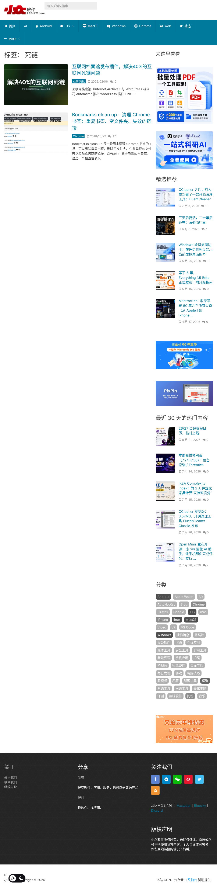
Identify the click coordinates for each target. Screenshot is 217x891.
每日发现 (163, 673)
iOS (67, 26)
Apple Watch (184, 597)
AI (25, 26)
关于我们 (10, 777)
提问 (81, 797)
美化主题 (199, 688)
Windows (118, 26)
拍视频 (162, 665)
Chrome (144, 26)
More (12, 39)
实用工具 (199, 650)
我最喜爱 (163, 658)
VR (173, 627)
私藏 (175, 681)
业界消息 (79, 81)
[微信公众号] (177, 779)
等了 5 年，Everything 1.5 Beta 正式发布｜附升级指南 (196, 277)
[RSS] (155, 790)
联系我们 (10, 782)
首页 (11, 26)
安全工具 (181, 650)
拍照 (196, 658)
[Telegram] (166, 779)
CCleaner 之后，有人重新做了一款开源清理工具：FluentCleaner (196, 194)
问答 (190, 696)
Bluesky (200, 806)
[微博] (188, 779)
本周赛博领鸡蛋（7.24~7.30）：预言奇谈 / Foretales (194, 460)
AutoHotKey (166, 604)
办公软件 (163, 643)
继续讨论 (10, 787)
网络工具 (181, 688)
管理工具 (190, 681)
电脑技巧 (193, 673)
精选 (187, 26)
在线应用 (193, 643)
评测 (160, 696)
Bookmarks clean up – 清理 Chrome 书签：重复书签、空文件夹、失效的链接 (111, 121)
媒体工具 (163, 650)
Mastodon (184, 806)
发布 (81, 777)
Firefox (162, 612)
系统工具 (163, 688)
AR (201, 597)
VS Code (187, 627)
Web (167, 26)
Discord (157, 810)
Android (45, 26)
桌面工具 (196, 665)
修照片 (199, 635)
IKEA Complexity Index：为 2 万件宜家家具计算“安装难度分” (195, 488)
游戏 (178, 673)
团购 (178, 643)
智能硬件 (178, 665)
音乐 (202, 696)
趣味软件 (175, 696)
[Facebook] (155, 779)
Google (178, 612)
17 (114, 136)
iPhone (162, 620)
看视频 (162, 681)
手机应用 (181, 658)
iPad (203, 612)
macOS (93, 26)
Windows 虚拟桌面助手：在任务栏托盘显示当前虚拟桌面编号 (196, 249)
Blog (184, 604)
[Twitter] (199, 779)
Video (161, 627)
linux (177, 620)
